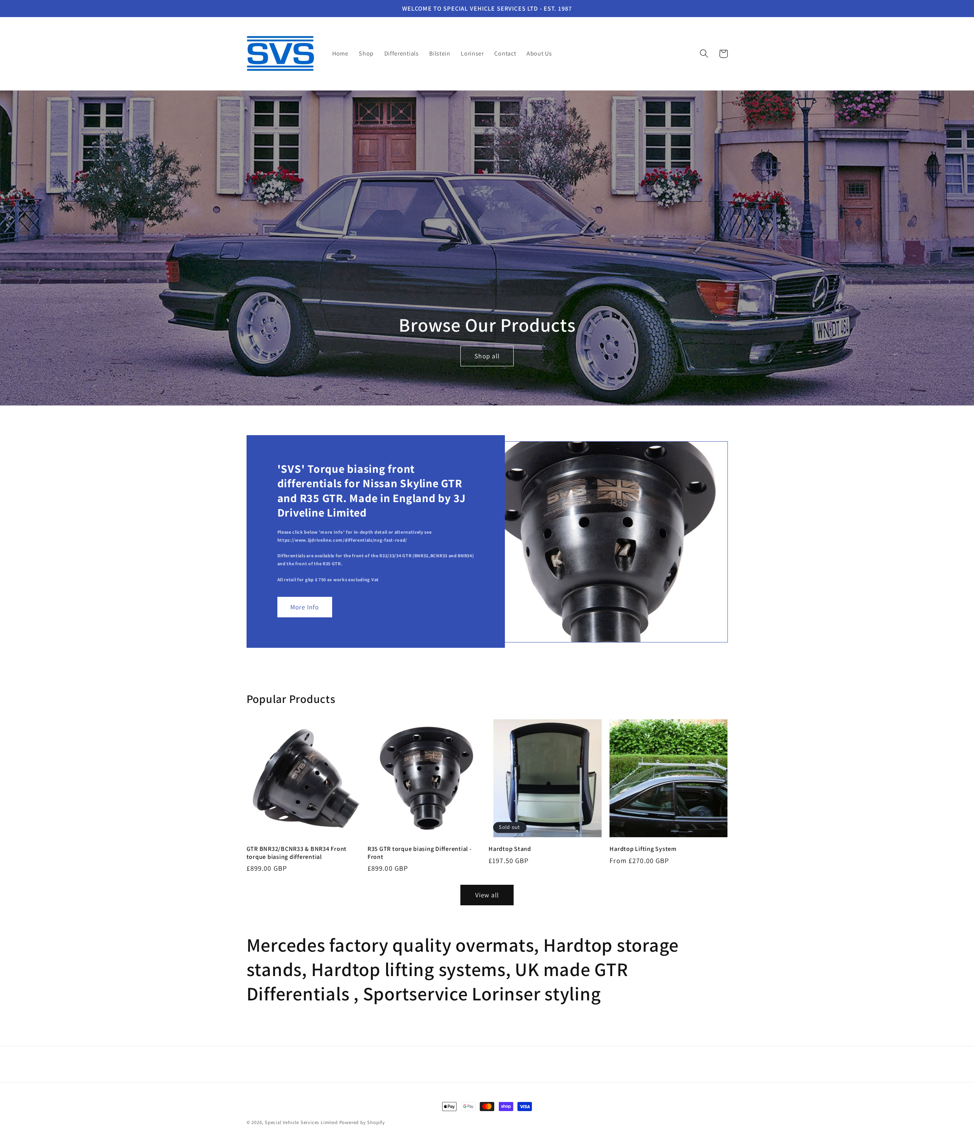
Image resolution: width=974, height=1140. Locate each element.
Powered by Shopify (362, 1122)
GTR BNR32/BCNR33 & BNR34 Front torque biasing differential (297, 852)
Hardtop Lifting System (643, 849)
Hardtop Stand (510, 849)
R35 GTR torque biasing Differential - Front (420, 852)
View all (487, 894)
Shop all (487, 355)
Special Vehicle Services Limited (301, 1122)
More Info (304, 607)
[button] (704, 54)
